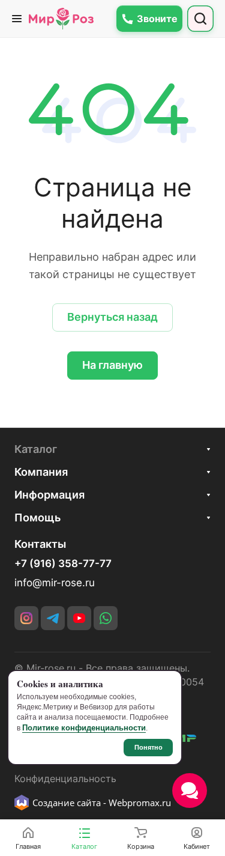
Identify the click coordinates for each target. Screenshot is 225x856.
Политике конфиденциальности (84, 727)
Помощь (37, 517)
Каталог (35, 449)
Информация (49, 494)
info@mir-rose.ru (54, 583)
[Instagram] (26, 618)
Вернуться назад (112, 317)
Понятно (148, 747)
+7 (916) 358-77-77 (63, 563)
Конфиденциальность (65, 779)
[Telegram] (53, 618)
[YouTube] (79, 618)
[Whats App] (106, 618)
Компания (41, 472)
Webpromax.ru (140, 803)
